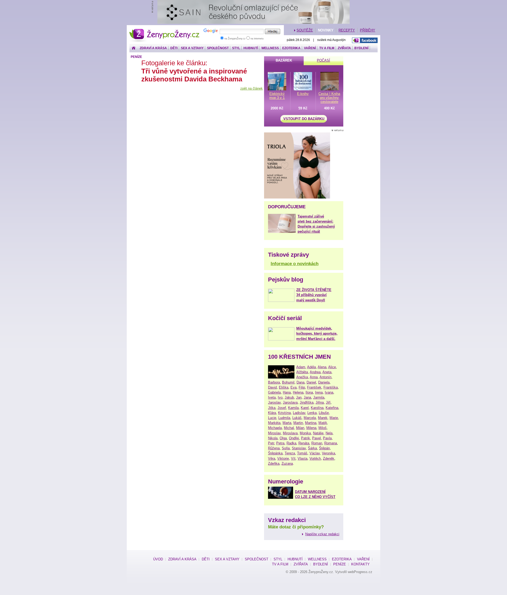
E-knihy (303, 94)
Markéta (274, 423)
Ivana (329, 392)
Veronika (328, 453)
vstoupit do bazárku (303, 119)
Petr (271, 443)
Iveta (272, 397)
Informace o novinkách (294, 263)
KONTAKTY (360, 564)
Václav (314, 453)
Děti (173, 48)
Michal (289, 428)
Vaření (310, 48)
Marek (322, 418)
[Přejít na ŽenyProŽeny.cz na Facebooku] (365, 40)
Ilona (309, 392)
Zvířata (344, 48)
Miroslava (290, 433)
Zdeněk (328, 458)
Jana (307, 397)
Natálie (318, 433)
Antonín (325, 377)
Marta (287, 423)
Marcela (310, 418)
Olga (283, 438)
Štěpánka (275, 453)
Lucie (272, 418)
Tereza (290, 453)
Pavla (327, 438)
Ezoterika (291, 48)
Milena (311, 428)
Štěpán (324, 448)
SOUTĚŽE (305, 30)
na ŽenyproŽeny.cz (235, 38)
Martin (298, 423)
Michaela (275, 428)
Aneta (326, 372)
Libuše (324, 413)
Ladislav (299, 413)
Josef (282, 408)
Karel (305, 408)
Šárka (312, 448)
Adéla (311, 367)
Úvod (158, 559)
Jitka (271, 408)
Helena (298, 392)
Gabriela (274, 392)
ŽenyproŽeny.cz (164, 30)
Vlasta (302, 458)
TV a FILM (326, 48)
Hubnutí (250, 48)
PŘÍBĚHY (367, 30)
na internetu (257, 38)
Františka (330, 387)
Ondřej (294, 438)
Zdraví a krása (153, 48)
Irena (319, 392)
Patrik (305, 438)
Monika (305, 433)
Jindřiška (306, 402)
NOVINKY (326, 30)
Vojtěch (315, 458)
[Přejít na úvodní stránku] (133, 48)
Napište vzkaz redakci (322, 534)
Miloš (322, 428)
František (314, 387)
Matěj (322, 423)
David (272, 387)
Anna (314, 377)
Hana (287, 392)
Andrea (315, 372)
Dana (300, 382)
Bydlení (361, 48)
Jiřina (320, 402)
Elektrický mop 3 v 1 (277, 96)
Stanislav (299, 448)
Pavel (316, 438)
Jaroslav (274, 402)
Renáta (303, 443)
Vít (293, 458)
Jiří (328, 402)
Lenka (312, 413)
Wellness (270, 48)
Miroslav (274, 433)
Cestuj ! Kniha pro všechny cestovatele (329, 98)
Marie (334, 418)
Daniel (311, 382)
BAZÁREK (284, 60)
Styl (236, 48)
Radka (291, 443)
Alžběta (302, 372)
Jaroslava (290, 402)
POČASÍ (323, 60)
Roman (316, 443)
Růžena (274, 448)
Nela (329, 433)
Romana (330, 443)
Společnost (218, 48)
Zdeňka (273, 463)
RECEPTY (347, 30)
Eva (293, 387)
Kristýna (284, 413)
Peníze (136, 56)
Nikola (273, 438)
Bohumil (288, 382)
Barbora (274, 382)
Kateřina (332, 408)
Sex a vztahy (192, 48)
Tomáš (302, 453)
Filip (302, 387)
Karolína (317, 408)
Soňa (286, 448)
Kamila (293, 408)
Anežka (302, 377)
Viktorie (283, 458)
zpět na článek (251, 88)
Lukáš (297, 418)
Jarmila (318, 397)
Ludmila (284, 418)
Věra (271, 458)
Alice (332, 367)
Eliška (283, 387)
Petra (280, 443)
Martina (310, 423)
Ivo (280, 397)
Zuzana (287, 463)
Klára (272, 413)
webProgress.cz (360, 572)
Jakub (289, 397)
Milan (300, 428)
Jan (299, 397)
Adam (300, 367)
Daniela (324, 382)
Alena (322, 367)
